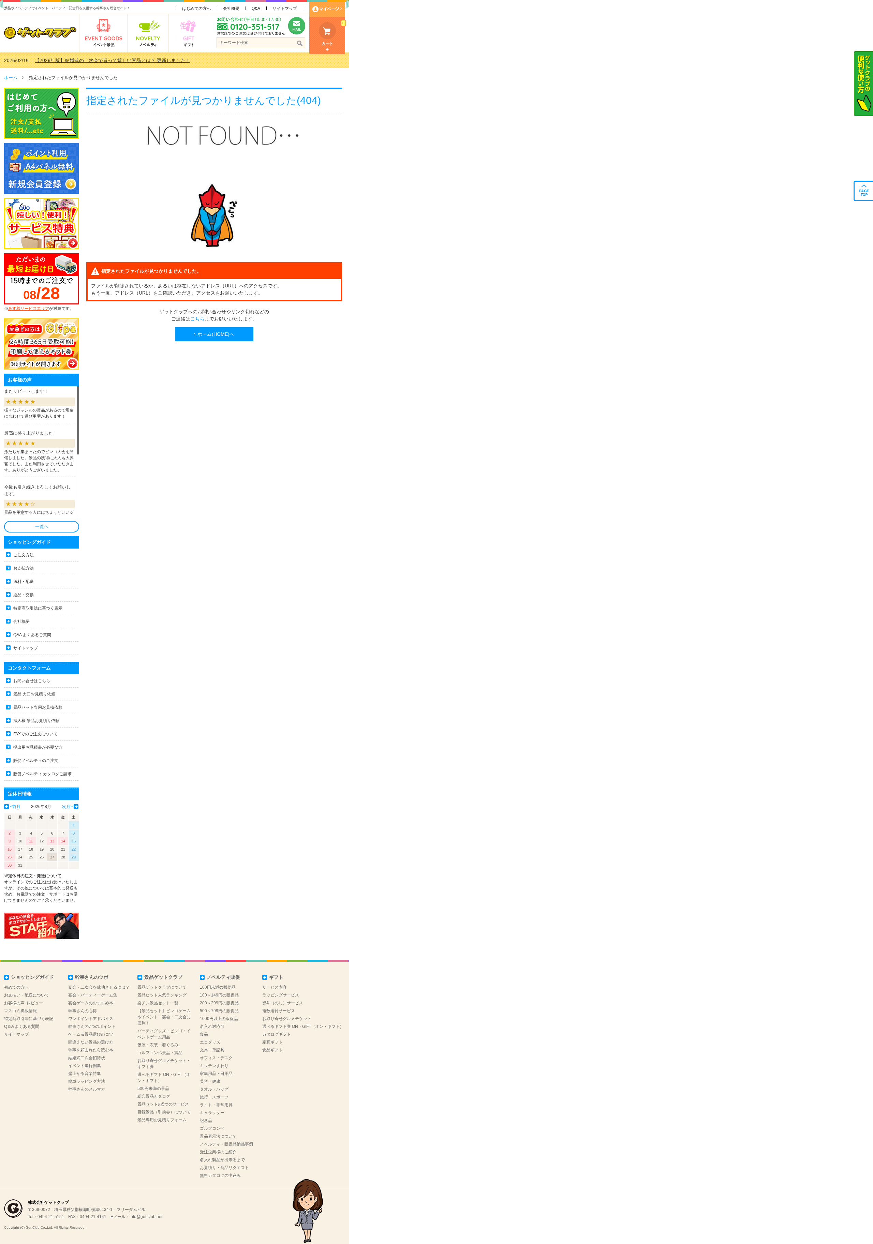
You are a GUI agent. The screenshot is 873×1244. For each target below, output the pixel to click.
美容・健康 (210, 1081)
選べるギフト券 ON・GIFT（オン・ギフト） (303, 1026)
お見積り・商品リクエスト (224, 1167)
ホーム (10, 77)
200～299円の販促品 (219, 1003)
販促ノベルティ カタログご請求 (42, 773)
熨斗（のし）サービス (282, 1003)
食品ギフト (272, 1050)
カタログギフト (276, 1034)
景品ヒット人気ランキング (162, 995)
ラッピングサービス (280, 995)
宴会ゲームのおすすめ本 (90, 1003)
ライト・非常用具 (216, 1105)
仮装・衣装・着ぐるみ (157, 1045)
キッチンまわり (214, 1065)
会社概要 (231, 8)
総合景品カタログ (153, 1096)
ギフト (276, 977)
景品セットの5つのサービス (163, 1104)
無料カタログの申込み (220, 1175)
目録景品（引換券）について (164, 1112)
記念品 (206, 1120)
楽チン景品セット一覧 (157, 1003)
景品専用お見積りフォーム (162, 1120)
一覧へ (41, 526)
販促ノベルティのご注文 (35, 760)
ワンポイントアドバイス (90, 1018)
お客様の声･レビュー (23, 1003)
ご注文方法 (23, 555)
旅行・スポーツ (214, 1097)
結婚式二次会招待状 (86, 1057)
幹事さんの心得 (82, 1010)
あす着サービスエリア (28, 308)
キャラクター (212, 1112)
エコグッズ (210, 1042)
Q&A (256, 8)
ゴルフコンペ (212, 1128)
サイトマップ (284, 8)
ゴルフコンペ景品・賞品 (159, 1052)
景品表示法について (218, 1136)
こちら (197, 318)
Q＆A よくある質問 (21, 1026)
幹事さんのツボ (91, 977)
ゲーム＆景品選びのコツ (90, 1034)
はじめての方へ (196, 8)
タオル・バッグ (214, 1089)
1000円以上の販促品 (219, 1018)
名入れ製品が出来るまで (222, 1159)
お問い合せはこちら (31, 680)
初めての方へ (16, 987)
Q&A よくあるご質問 (32, 634)
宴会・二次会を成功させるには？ (99, 987)
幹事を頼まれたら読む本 (90, 1050)
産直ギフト (272, 1042)
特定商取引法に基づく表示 (37, 608)
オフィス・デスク (216, 1057)
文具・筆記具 (212, 1050)
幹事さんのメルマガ (86, 1089)
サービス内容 (274, 987)
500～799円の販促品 (219, 1010)
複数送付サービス (278, 1010)
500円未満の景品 (153, 1088)
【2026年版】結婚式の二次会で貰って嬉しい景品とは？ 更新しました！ (112, 60)
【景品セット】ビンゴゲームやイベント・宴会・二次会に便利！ (164, 1016)
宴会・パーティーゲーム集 (92, 995)
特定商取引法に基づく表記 (28, 1018)
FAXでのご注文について (35, 734)
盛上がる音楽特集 (84, 1073)
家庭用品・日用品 (216, 1073)
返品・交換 (23, 595)
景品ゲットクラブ (163, 977)
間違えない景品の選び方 (90, 1042)
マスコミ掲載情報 (20, 1010)
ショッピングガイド (32, 977)
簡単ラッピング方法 (86, 1081)
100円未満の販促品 (218, 987)
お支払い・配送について (26, 995)
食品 (204, 1034)
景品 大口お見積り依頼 (34, 694)
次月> (67, 806)
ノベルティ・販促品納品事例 (226, 1144)
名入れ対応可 (212, 1026)
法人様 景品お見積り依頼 (36, 720)
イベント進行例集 (84, 1065)
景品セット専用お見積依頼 (37, 707)
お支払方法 (23, 568)
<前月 (15, 806)
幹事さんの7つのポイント (92, 1026)
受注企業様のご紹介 (218, 1152)
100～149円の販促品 (219, 995)
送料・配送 (23, 581)
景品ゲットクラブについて (162, 987)
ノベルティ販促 (223, 977)
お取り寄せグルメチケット (286, 1018)
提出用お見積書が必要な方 (37, 747)
